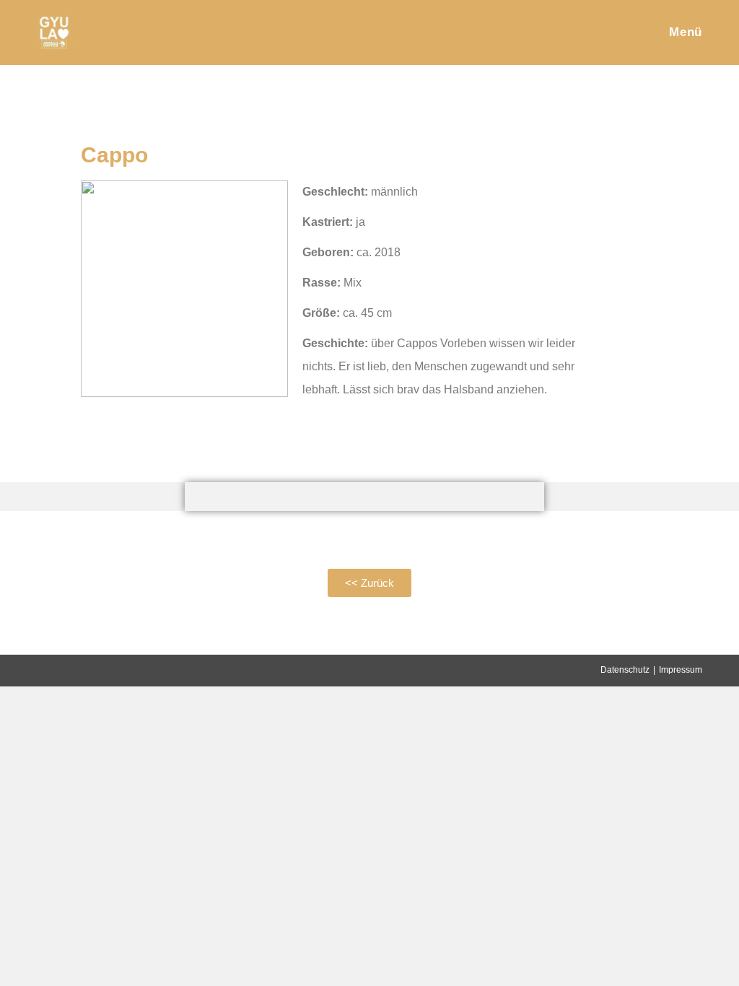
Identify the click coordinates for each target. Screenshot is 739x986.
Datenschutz (625, 670)
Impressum (680, 670)
